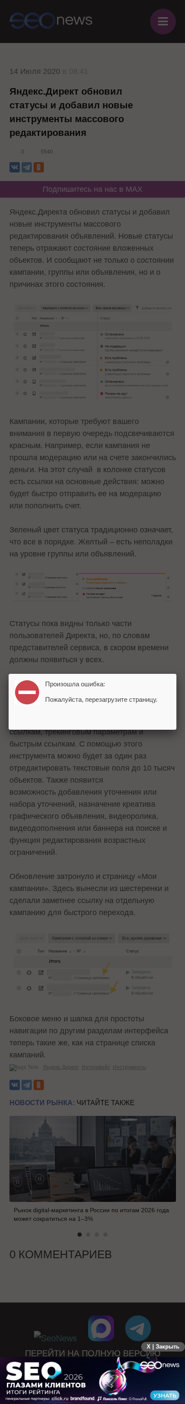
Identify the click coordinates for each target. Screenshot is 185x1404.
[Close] (176, 674)
